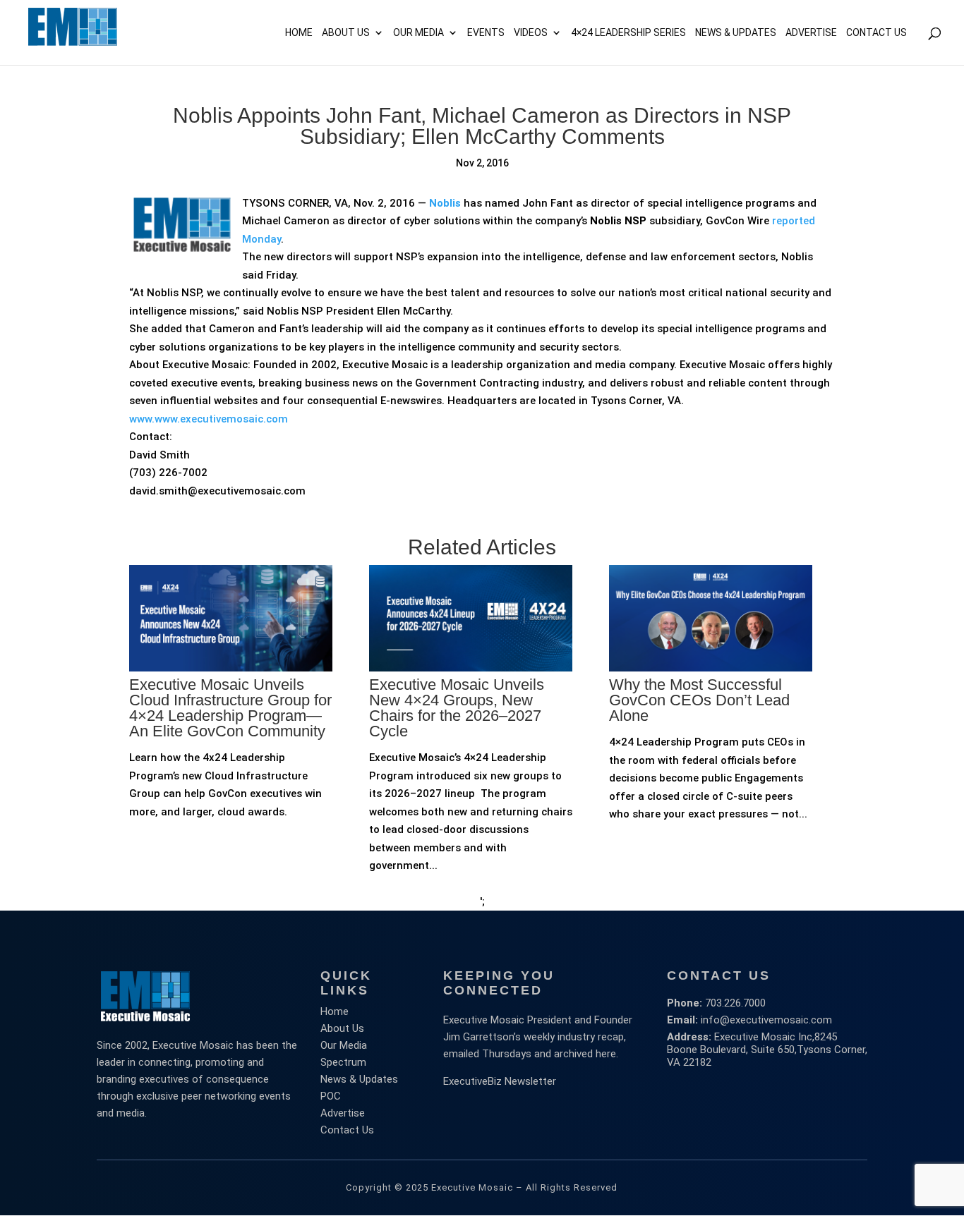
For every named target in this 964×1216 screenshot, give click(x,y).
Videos (531, 33)
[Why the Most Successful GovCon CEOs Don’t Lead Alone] (710, 719)
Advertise (342, 1113)
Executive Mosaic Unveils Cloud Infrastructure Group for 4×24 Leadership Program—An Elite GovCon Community (230, 708)
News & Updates (735, 33)
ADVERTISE (811, 33)
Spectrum (343, 1062)
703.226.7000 (735, 1003)
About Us (346, 33)
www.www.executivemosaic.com (208, 419)
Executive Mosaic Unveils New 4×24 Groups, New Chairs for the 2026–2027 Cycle (456, 708)
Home (299, 33)
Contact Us (876, 33)
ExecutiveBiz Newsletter (499, 1081)
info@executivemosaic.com (766, 1020)
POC (330, 1096)
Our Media (418, 33)
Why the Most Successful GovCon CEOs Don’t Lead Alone (699, 700)
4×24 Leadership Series (628, 33)
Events (486, 33)
